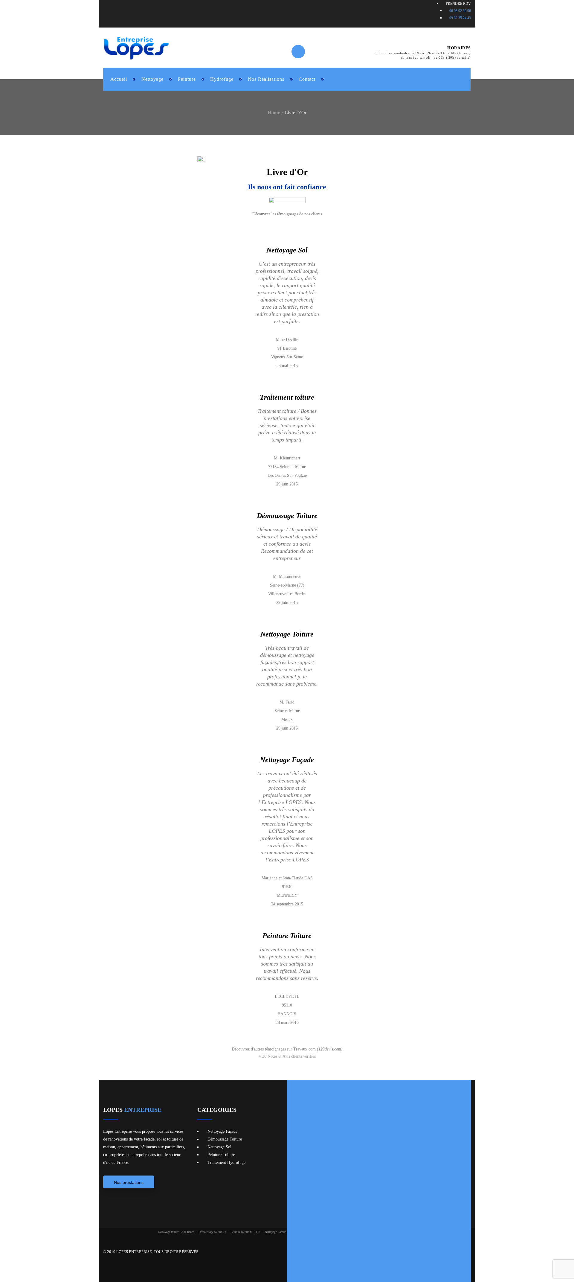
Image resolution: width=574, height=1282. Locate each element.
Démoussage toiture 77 (212, 1232)
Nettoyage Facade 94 (277, 1232)
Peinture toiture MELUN (245, 1232)
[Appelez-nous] (328, 75)
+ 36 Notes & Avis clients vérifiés (287, 1056)
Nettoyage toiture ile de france (176, 1232)
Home (274, 112)
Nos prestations (129, 1182)
